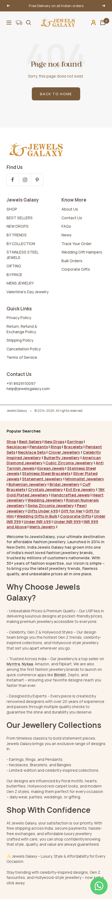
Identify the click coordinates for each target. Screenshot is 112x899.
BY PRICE (14, 274)
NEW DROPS (18, 226)
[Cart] (102, 22)
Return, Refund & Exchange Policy (22, 329)
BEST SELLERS (20, 217)
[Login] (93, 22)
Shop (11, 441)
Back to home (56, 93)
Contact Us (71, 217)
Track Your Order (76, 243)
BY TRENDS (17, 234)
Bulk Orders (71, 260)
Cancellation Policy (24, 348)
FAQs (66, 226)
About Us (69, 209)
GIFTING (14, 265)
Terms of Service (22, 357)
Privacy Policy (19, 317)
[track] (19, 22)
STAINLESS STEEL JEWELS (22, 254)
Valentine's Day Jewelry (28, 291)
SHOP (12, 209)
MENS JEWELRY (20, 283)
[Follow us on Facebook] (13, 180)
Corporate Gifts (75, 269)
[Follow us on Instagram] (25, 180)
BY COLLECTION (21, 243)
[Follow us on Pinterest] (37, 180)
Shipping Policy (20, 340)
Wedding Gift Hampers (81, 252)
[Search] (28, 22)
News (66, 234)
